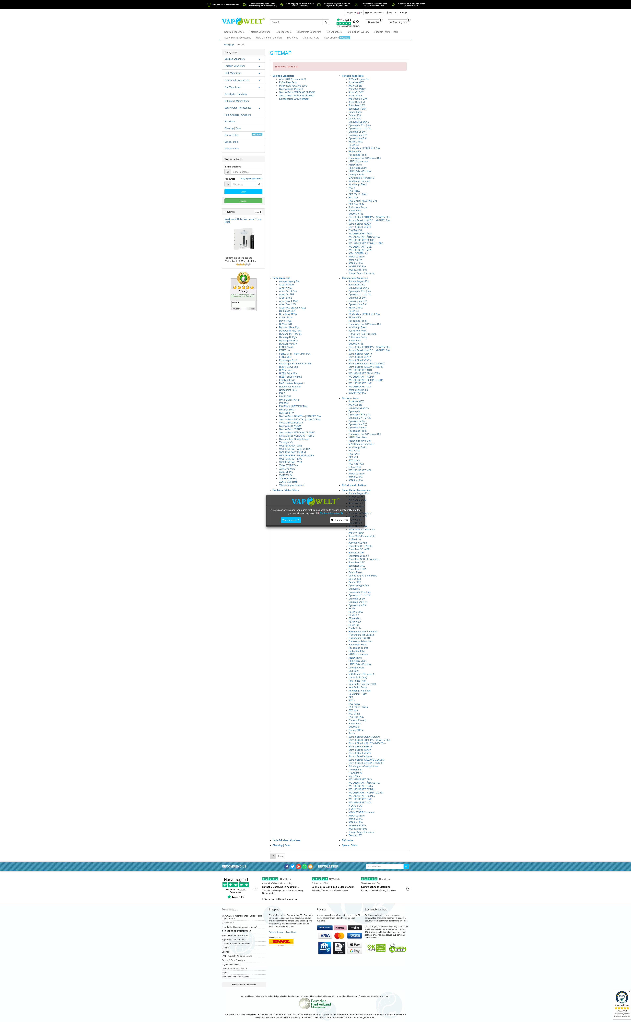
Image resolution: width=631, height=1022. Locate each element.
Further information (330, 513)
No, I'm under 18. (340, 520)
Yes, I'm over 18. (291, 520)
